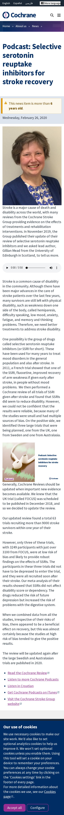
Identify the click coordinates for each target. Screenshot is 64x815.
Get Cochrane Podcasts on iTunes (32, 692)
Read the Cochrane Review (27, 673)
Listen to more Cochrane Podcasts (33, 679)
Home (6, 26)
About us (21, 26)
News (35, 26)
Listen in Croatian (21, 686)
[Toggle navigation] (59, 15)
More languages (52, 3)
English (6, 3)
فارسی (29, 3)
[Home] (19, 15)
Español (18, 3)
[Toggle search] (52, 15)
